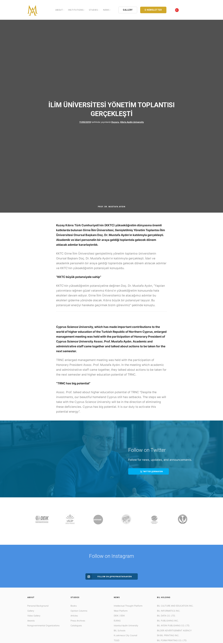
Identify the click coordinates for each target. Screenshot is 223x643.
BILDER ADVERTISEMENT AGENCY (174, 630)
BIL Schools (119, 630)
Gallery (30, 610)
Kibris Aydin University (132, 122)
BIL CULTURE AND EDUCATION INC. (175, 605)
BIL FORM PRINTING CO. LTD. (172, 640)
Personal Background (38, 605)
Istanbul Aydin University (126, 625)
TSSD (116, 640)
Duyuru (115, 122)
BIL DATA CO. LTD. (166, 615)
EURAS (117, 620)
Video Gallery (33, 615)
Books (74, 605)
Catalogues (76, 625)
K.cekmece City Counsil (125, 635)
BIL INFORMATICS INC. (168, 610)
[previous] (30, 521)
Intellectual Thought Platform (128, 605)
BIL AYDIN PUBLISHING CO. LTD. (173, 625)
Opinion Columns (79, 610)
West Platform (121, 610)
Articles (74, 615)
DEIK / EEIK (119, 615)
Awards (31, 620)
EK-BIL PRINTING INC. (168, 635)
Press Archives (78, 620)
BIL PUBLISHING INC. (168, 620)
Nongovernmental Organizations (43, 625)
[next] (193, 521)
